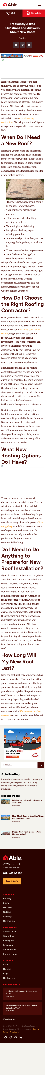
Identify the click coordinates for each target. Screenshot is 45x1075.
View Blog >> (9, 1019)
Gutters (7, 912)
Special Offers (10, 931)
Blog (5, 973)
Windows (7, 907)
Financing (8, 945)
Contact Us (8, 978)
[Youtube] (15, 1037)
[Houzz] (20, 1037)
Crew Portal (14, 1032)
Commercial (9, 921)
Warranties (8, 936)
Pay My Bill (8, 940)
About (6, 964)
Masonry (7, 916)
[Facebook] (5, 1037)
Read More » (16, 805)
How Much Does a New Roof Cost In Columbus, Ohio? (28, 817)
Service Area (9, 949)
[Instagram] (10, 1037)
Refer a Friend (10, 954)
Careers (7, 969)
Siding (6, 903)
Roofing (22, 38)
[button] (39, 5)
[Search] (41, 765)
